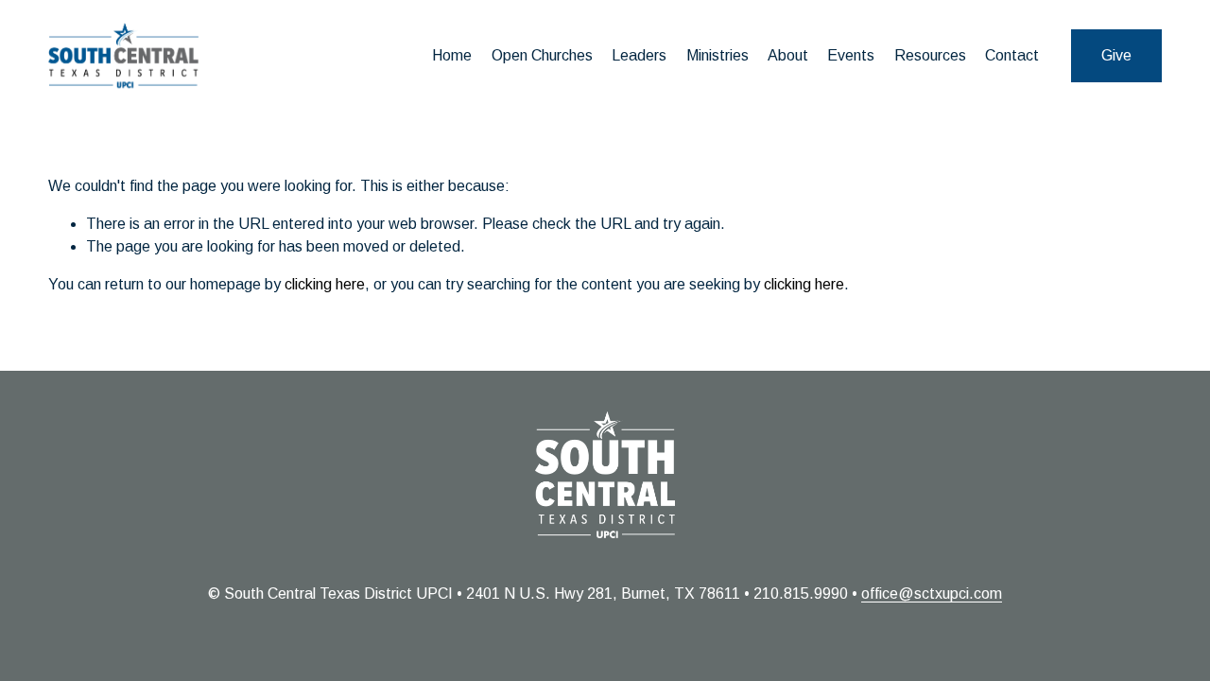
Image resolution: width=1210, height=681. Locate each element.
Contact (1012, 55)
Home (452, 55)
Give (1116, 55)
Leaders (639, 55)
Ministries (717, 55)
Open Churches (542, 55)
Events (850, 55)
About (788, 55)
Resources (930, 55)
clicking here (325, 284)
